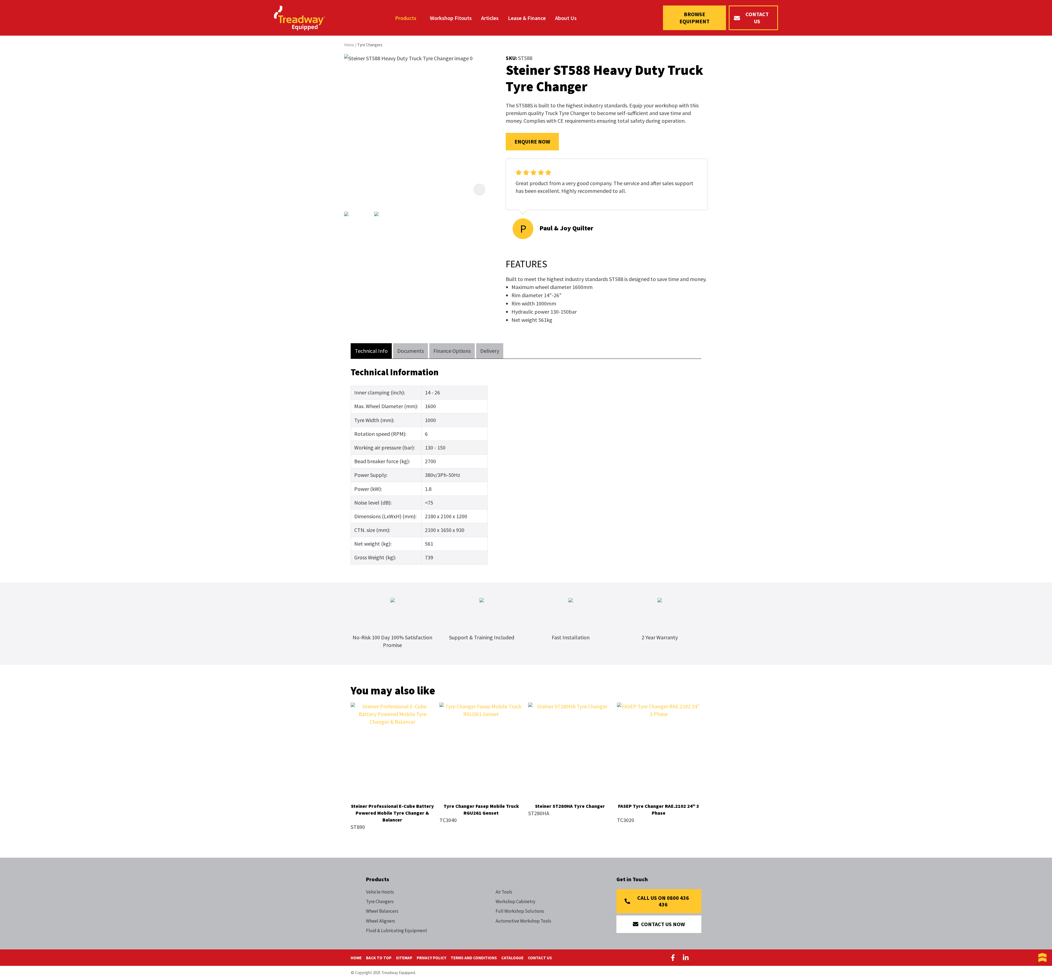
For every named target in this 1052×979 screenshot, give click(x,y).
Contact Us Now (663, 924)
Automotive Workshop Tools (523, 921)
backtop (1042, 957)
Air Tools (504, 892)
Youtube (698, 957)
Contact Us (757, 18)
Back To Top (378, 957)
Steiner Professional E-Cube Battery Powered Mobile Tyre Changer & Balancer (392, 813)
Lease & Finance (527, 18)
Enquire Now (532, 141)
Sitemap (404, 957)
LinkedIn (686, 957)
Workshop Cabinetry (515, 901)
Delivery (489, 350)
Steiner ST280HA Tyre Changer (570, 806)
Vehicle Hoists (380, 892)
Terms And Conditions (474, 957)
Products (405, 18)
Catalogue (512, 957)
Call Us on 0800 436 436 (663, 901)
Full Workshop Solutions (520, 911)
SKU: (512, 58)
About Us (566, 18)
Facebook (674, 957)
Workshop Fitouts (451, 18)
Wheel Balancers (382, 911)
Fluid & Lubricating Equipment (396, 930)
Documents (410, 350)
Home (349, 44)
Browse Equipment (694, 18)
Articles (490, 18)
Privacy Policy (431, 957)
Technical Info (371, 350)
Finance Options (452, 350)
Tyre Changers (369, 44)
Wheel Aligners (380, 921)
